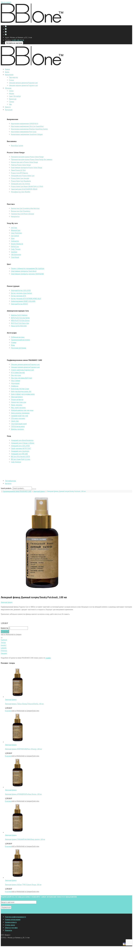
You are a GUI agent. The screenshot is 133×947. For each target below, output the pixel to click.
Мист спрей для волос (18, 407)
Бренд (7, 72)
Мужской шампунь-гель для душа (22, 410)
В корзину (5, 631)
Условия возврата (11, 922)
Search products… (6, 488)
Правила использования (12, 919)
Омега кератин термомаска (20, 413)
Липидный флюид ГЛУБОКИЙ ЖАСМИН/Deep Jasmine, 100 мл (25, 839)
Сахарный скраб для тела (19, 415)
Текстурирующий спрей (19, 423)
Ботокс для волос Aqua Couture (21, 293)
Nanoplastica (15, 216)
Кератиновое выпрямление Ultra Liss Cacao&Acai (27, 126)
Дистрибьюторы (10, 481)
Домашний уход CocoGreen (20, 451)
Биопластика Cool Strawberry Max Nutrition (25, 208)
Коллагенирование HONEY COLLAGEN (23, 301)
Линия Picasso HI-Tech (18, 170)
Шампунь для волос (17, 429)
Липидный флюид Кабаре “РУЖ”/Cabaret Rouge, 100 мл (23, 884)
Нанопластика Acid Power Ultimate (22, 214)
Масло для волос (16, 405)
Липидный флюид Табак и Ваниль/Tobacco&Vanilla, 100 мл (24, 704)
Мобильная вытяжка (17, 337)
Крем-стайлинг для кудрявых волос (23, 394)
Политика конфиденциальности (15, 917)
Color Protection (16, 233)
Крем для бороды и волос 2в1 (21, 391)
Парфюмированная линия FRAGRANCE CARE (17, 491)
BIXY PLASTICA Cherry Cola (20, 323)
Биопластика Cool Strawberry (20, 211)
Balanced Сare (15, 230)
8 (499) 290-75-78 (18, 40)
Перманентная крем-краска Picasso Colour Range (27, 157)
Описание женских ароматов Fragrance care (23, 82)
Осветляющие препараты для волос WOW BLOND (27, 274)
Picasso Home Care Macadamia (21, 181)
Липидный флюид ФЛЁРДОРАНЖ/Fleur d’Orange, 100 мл (23, 749)
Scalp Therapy (15, 249)
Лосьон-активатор (17, 399)
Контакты (8, 483)
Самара (11, 101)
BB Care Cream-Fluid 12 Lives (20, 459)
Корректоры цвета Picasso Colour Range (24, 162)
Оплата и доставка (11, 927)
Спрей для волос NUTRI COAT (21, 448)
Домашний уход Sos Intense (20, 183)
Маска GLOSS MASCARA (19, 326)
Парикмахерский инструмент (20, 340)
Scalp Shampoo (16, 462)
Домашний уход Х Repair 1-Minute (22, 443)
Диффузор (14, 386)
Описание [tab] (4, 653)
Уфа (10, 104)
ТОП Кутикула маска (18, 426)
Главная (7, 69)
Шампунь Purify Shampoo (19, 315)
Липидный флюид (17, 397)
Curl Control (15, 235)
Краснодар (12, 99)
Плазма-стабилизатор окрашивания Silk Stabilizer (27, 268)
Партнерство (13, 77)
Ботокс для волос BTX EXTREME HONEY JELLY (26, 298)
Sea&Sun (14, 252)
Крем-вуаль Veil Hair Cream (20, 388)
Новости (7, 107)
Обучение (8, 88)
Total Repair (15, 257)
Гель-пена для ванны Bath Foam (21, 378)
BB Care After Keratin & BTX (20, 456)
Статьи (11, 80)
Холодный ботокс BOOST (19, 304)
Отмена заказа (10, 925)
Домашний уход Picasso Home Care (22, 175)
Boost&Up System (17, 145)
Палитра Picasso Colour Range (21, 165)
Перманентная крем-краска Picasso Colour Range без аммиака (31, 159)
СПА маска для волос (18, 418)
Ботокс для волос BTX (18, 296)
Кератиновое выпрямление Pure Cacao (23, 131)
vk (1, 912)
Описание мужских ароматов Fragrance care (23, 85)
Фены (13, 345)
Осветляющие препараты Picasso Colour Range (26, 167)
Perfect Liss (15, 246)
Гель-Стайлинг (15, 380)
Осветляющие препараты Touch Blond (23, 271)
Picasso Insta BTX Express (19, 173)
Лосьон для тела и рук (18, 402)
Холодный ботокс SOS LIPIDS (21, 290)
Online (11, 91)
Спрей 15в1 (15, 421)
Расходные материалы (18, 348)
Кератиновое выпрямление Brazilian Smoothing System (29, 129)
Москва (11, 93)
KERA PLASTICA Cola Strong (20, 320)
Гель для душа (16, 375)
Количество (4, 628)
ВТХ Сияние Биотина (18, 372)
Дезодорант (15, 383)
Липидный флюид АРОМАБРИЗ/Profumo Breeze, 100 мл (23, 794)
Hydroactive (15, 241)
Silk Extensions (16, 254)
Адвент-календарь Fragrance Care (22, 370)
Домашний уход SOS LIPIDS (20, 445)
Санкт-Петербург (15, 96)
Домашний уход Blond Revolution (22, 440)
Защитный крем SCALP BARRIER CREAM (24, 189)
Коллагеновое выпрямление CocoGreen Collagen (27, 134)
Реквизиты (8, 930)
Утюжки (13, 342)
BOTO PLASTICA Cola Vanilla (20, 318)
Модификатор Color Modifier (20, 192)
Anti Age (14, 227)
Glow (12, 238)
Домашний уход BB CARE (19, 454)
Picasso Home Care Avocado (20, 178)
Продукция (8, 109)
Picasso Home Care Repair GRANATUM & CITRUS (27, 186)
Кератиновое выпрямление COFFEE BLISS (24, 123)
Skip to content (6, 2)
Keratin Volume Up (17, 244)
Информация (9, 74)
